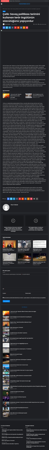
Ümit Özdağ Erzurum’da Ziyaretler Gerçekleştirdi (20, 316)
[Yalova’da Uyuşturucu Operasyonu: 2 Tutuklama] (9, 257)
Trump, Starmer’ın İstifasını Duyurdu (18, 397)
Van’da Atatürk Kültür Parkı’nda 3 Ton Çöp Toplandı (21, 370)
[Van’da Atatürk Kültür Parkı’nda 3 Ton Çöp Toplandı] (6, 372)
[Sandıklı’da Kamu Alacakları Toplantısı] (6, 334)
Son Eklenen (24, 307)
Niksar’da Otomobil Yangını (24, 262)
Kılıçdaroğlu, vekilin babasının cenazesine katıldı (20, 375)
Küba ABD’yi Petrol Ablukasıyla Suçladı (18, 413)
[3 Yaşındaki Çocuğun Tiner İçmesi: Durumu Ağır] (6, 382)
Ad (3, 288)
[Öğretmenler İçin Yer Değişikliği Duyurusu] (39, 244)
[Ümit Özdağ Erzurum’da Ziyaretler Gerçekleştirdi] (28, 95)
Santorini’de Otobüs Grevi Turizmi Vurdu (19, 365)
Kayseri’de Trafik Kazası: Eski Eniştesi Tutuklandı (39, 263)
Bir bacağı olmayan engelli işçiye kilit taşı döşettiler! (23, 249)
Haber (9, 8)
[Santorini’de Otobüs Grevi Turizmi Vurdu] (6, 366)
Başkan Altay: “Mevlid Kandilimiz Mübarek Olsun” (19, 1)
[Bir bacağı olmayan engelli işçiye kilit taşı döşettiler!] (24, 244)
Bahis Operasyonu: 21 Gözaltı (16, 327)
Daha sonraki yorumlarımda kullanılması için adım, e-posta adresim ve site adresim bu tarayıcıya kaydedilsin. (25, 297)
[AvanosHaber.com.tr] (24, 4)
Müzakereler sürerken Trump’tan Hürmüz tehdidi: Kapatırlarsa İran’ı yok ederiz (27, 402)
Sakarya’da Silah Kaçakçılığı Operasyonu (19, 407)
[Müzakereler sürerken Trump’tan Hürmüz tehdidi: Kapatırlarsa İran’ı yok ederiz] (6, 404)
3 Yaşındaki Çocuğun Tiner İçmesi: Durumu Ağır (20, 381)
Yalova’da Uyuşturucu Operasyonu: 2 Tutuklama (8, 263)
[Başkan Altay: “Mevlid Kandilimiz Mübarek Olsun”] (9, 244)
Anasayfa (5, 8)
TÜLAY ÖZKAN (7, 24)
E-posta (4, 293)
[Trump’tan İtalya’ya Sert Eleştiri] (6, 393)
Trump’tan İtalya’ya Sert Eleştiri (17, 391)
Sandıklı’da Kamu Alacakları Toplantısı (18, 332)
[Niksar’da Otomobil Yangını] (24, 257)
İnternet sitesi (28, 293)
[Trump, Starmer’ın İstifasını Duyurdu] (6, 398)
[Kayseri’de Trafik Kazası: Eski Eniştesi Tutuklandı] (39, 257)
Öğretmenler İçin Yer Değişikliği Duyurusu (37, 249)
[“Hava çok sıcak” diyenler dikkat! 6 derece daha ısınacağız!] (6, 95)
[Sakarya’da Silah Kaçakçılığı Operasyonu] (6, 409)
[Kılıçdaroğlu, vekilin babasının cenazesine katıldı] (6, 377)
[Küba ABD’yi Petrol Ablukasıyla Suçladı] (6, 414)
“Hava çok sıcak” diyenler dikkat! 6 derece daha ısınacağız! (15, 96)
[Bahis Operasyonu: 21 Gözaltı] (6, 329)
